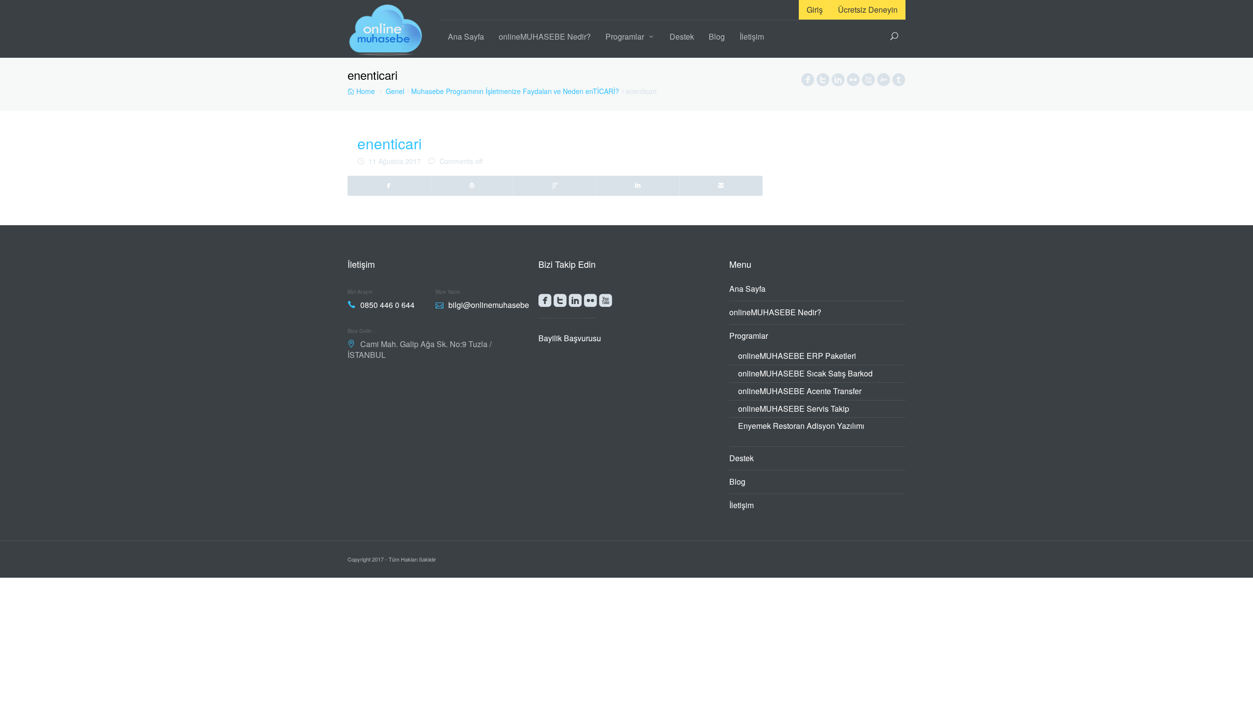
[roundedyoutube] (605, 302)
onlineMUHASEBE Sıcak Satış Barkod (805, 373)
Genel (395, 91)
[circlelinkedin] (838, 81)
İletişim (752, 36)
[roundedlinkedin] (575, 302)
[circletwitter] (823, 81)
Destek (682, 36)
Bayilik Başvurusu (569, 338)
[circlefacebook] (807, 81)
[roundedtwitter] (560, 302)
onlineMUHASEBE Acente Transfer (799, 391)
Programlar (624, 36)
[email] (721, 185)
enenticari (389, 143)
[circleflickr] (853, 81)
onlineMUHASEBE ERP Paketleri (797, 355)
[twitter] (472, 185)
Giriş (815, 9)
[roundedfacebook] (545, 302)
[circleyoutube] (868, 81)
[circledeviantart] (883, 81)
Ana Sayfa (466, 36)
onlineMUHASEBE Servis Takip (793, 408)
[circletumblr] (898, 81)
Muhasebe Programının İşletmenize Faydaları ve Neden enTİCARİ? (515, 91)
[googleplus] (555, 185)
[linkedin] (638, 185)
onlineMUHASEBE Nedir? (545, 36)
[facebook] (389, 185)
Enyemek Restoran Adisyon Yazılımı (801, 425)
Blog (717, 36)
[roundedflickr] (590, 302)
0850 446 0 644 (387, 304)
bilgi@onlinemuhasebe (488, 304)
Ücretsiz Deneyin (868, 9)
